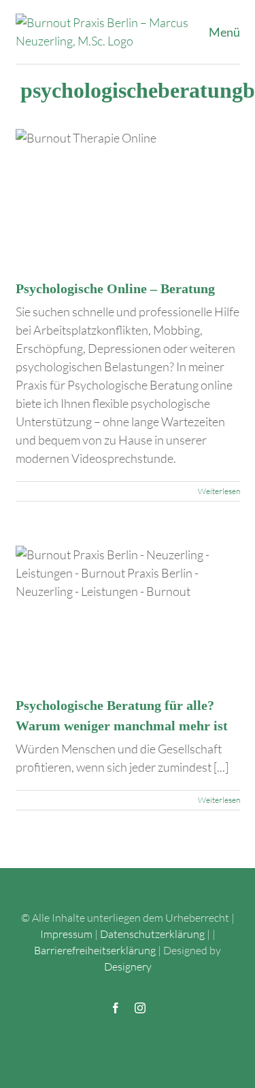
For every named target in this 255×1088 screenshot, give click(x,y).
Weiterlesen (219, 491)
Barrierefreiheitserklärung (95, 950)
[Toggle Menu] (229, 32)
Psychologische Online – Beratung (115, 288)
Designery (128, 966)
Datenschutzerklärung (152, 934)
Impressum (66, 934)
